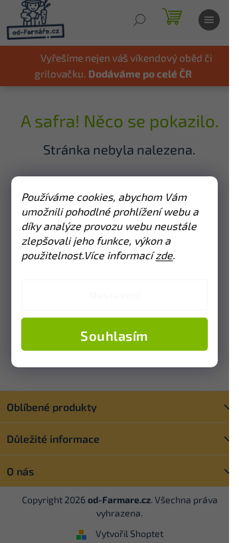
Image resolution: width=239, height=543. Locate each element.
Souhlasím (114, 335)
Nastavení (115, 294)
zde (164, 255)
